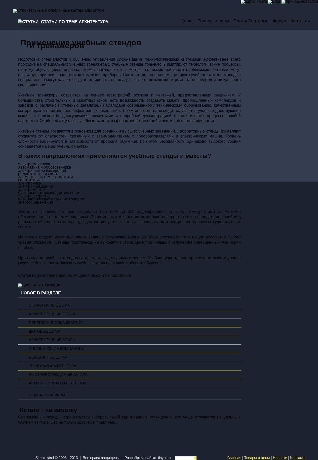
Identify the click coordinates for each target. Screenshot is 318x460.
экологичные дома (49, 305)
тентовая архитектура (52, 366)
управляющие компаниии (56, 349)
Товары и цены (213, 20)
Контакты (300, 20)
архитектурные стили (52, 340)
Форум (279, 20)
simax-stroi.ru (119, 275)
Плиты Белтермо (251, 20)
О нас (188, 20)
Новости (280, 458)
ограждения (161, 417)
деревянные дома (48, 357)
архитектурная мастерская (58, 383)
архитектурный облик (52, 314)
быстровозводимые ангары (58, 375)
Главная (234, 458)
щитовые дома (44, 331)
